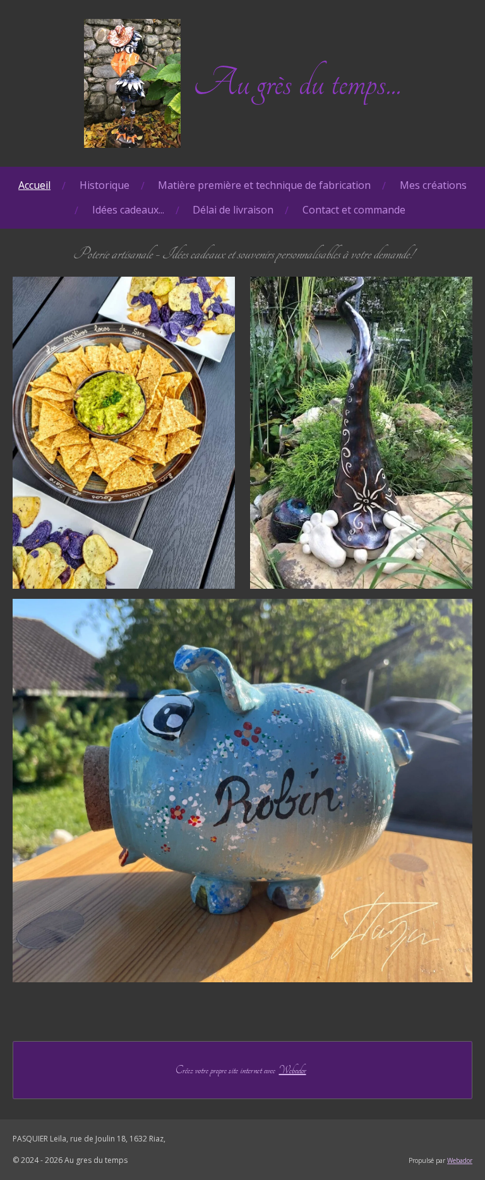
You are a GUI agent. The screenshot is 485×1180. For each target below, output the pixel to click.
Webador (292, 1070)
